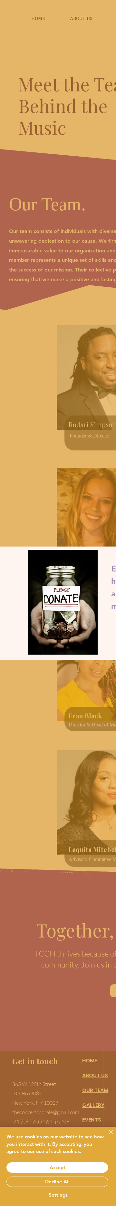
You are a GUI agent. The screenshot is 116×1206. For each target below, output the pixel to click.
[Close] (107, 1136)
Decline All (57, 1181)
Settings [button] (58, 1195)
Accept (57, 1167)
